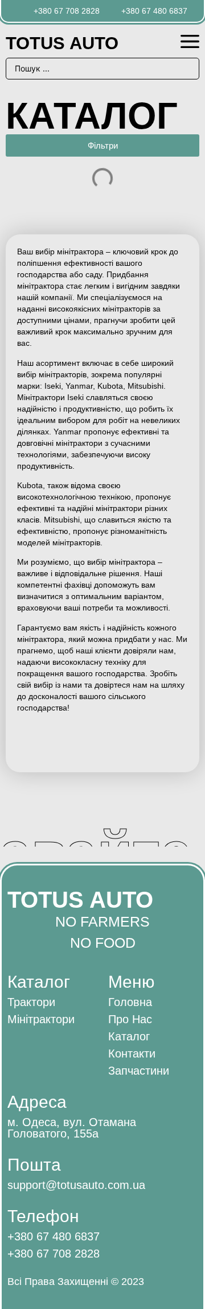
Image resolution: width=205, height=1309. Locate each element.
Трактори (31, 1002)
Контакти (131, 1053)
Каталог (129, 1036)
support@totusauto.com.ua (76, 1185)
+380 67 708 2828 (53, 1253)
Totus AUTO (62, 43)
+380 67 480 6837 (53, 1236)
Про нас (130, 1019)
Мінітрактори (41, 1019)
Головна (130, 1002)
